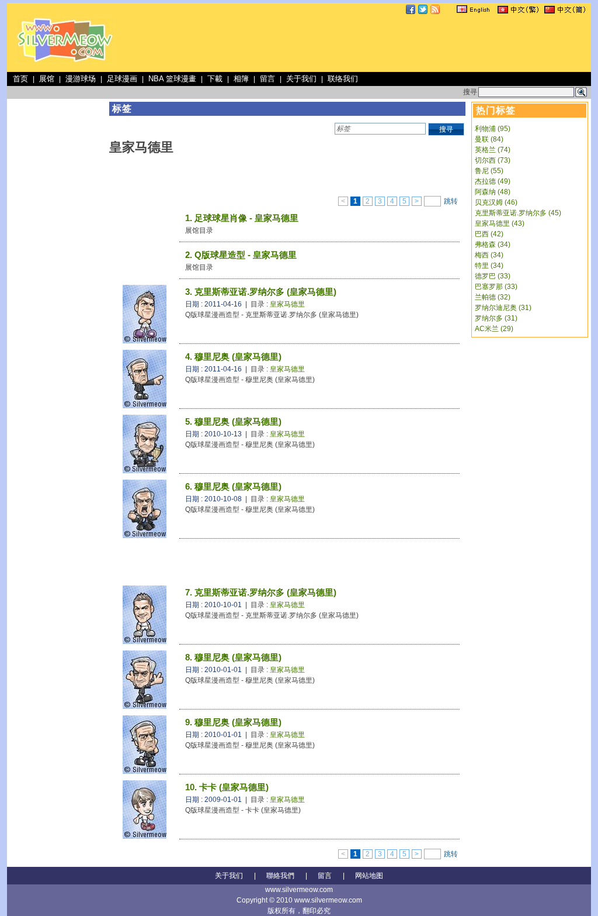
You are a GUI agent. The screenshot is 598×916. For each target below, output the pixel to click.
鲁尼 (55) (489, 171)
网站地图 (369, 876)
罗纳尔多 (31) (496, 318)
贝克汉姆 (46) (496, 202)
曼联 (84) (489, 139)
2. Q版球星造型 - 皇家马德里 (241, 255)
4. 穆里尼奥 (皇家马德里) (233, 356)
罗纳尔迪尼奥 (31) (503, 308)
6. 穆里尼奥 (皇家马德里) (233, 486)
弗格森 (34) (492, 244)
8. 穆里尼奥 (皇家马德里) (233, 657)
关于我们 (301, 78)
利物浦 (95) (492, 129)
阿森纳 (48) (492, 192)
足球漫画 (122, 78)
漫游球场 (80, 78)
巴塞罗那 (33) (496, 287)
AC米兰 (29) (494, 329)
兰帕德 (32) (492, 297)
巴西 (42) (489, 234)
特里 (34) (489, 265)
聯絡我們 (280, 876)
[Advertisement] (376, 43)
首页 (20, 78)
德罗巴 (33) (492, 276)
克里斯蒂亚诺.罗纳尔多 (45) (518, 213)
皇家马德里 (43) (499, 223)
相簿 (241, 78)
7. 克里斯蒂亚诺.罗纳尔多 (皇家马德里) (260, 592)
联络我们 (343, 78)
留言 (267, 78)
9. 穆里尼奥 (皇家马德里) (233, 722)
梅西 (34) (489, 255)
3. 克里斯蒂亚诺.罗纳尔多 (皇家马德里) (260, 292)
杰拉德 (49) (492, 181)
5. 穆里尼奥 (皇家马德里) (233, 421)
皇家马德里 (287, 304)
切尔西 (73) (492, 160)
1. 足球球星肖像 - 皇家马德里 (241, 218)
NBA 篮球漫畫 (172, 78)
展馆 (46, 78)
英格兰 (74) (492, 150)
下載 (214, 78)
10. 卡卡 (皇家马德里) (227, 787)
